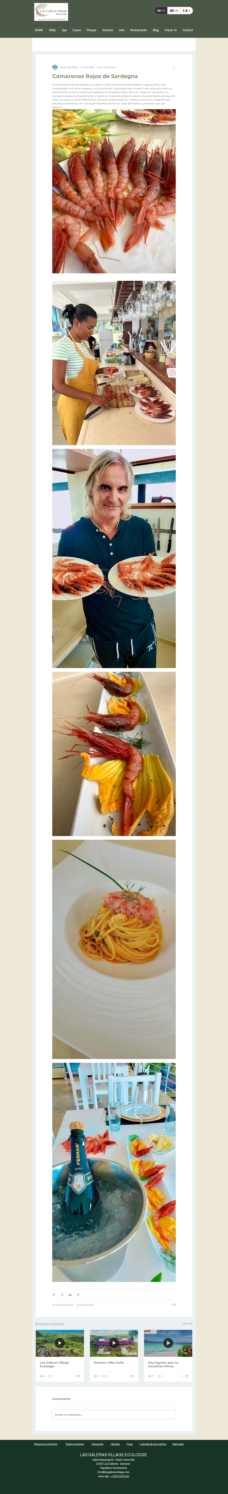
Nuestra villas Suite (109, 1362)
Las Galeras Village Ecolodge (54, 1364)
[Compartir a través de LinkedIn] (70, 1294)
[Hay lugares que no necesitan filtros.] (168, 1343)
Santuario (178, 1444)
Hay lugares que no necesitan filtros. (163, 1364)
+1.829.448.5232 (119, 1476)
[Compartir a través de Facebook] (53, 1294)
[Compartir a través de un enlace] (78, 1294)
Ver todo (187, 1323)
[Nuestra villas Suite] (114, 1343)
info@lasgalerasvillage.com (114, 1472)
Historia (115, 1444)
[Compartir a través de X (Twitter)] (62, 1294)
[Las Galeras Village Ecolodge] (60, 1343)
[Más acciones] (174, 67)
